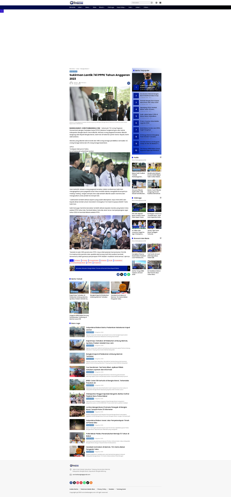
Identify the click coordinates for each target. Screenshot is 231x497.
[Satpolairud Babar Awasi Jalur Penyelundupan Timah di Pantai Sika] (77, 424)
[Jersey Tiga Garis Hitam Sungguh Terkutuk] (154, 224)
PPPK (90, 263)
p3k (111, 260)
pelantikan (119, 260)
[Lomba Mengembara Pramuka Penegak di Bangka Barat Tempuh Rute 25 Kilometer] (77, 411)
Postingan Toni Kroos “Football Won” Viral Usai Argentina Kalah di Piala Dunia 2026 (154, 215)
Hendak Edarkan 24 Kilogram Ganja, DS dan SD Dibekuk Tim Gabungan (150, 142)
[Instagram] (77, 482)
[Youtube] (81, 482)
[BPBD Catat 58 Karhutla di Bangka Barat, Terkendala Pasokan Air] (77, 384)
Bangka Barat (73, 71)
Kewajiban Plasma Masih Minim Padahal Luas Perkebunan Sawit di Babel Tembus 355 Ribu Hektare (139, 256)
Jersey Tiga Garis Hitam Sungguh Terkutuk (153, 232)
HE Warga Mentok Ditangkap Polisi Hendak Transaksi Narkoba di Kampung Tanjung (150, 136)
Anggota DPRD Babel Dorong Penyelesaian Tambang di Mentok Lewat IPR (79, 317)
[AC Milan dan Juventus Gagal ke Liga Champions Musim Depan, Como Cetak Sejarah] (139, 224)
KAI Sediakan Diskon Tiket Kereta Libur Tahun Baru (154, 272)
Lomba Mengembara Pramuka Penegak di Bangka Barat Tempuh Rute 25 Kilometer (106, 408)
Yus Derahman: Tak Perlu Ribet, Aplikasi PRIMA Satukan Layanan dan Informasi (104, 368)
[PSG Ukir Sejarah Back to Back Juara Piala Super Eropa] (139, 207)
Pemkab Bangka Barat (78, 263)
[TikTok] (87, 482)
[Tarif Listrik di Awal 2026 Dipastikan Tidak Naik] (154, 248)
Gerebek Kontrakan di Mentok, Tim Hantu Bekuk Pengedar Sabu (119, 297)
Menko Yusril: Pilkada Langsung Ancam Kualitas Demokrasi (154, 191)
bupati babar (95, 260)
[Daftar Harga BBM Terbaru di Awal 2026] (139, 264)
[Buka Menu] (160, 3)
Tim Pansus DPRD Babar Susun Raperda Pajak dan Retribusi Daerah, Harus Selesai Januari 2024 (150, 149)
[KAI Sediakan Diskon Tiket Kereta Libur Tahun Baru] (154, 264)
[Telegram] (125, 274)
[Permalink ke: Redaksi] (72, 83)
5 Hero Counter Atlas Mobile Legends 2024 (149, 122)
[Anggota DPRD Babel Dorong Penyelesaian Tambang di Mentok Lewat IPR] (79, 308)
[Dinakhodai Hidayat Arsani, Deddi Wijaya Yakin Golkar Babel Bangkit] (154, 167)
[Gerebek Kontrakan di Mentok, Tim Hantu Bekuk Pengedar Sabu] (120, 287)
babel (85, 260)
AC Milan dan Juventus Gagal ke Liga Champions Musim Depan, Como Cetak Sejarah (139, 232)
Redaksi (76, 82)
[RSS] (91, 482)
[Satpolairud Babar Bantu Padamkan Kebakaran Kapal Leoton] (77, 331)
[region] (115, 40)
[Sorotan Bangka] (76, 3)
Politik (134, 186)
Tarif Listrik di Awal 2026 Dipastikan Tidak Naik (153, 255)
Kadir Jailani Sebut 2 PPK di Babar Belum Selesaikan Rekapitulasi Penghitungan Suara (149, 115)
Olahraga (135, 210)
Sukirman (98, 263)
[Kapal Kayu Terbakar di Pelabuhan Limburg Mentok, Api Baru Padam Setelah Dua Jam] (79, 287)
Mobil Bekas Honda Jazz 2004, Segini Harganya (150, 129)
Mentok (104, 260)
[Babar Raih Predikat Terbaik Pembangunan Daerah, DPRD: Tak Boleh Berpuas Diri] (139, 167)
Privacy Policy (101, 489)
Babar (78, 260)
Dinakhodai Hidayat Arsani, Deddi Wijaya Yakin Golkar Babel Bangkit (154, 175)
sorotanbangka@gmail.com (81, 474)
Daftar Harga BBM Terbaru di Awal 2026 (138, 272)
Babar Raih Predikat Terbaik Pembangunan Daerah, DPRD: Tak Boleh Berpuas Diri (138, 175)
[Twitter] (121, 274)
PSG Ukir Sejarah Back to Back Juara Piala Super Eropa (138, 215)
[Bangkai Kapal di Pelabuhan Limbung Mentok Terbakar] (99, 287)
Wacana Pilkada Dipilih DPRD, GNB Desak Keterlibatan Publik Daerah (138, 192)
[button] (151, 2)
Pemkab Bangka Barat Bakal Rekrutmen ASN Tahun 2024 (149, 101)
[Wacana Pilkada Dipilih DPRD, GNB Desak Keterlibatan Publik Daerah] (139, 184)
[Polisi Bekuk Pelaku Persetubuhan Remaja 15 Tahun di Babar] (77, 437)
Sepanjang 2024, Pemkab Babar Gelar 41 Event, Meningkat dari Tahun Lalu (148, 108)
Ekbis (150, 250)
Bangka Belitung (137, 250)
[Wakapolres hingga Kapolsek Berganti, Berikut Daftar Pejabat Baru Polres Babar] (77, 398)
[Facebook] (118, 274)
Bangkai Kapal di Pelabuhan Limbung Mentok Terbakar (99, 296)
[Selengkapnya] (160, 157)
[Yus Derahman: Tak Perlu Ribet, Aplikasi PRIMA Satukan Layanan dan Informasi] (77, 371)
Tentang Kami (121, 489)
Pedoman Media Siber (88, 489)
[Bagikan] (128, 83)
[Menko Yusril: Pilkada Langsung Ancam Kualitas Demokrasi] (154, 184)
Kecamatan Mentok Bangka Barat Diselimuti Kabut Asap (149, 95)
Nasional (151, 186)
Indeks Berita (74, 489)
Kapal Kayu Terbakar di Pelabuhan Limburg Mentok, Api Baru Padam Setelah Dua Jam (79, 297)
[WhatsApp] (128, 274)
